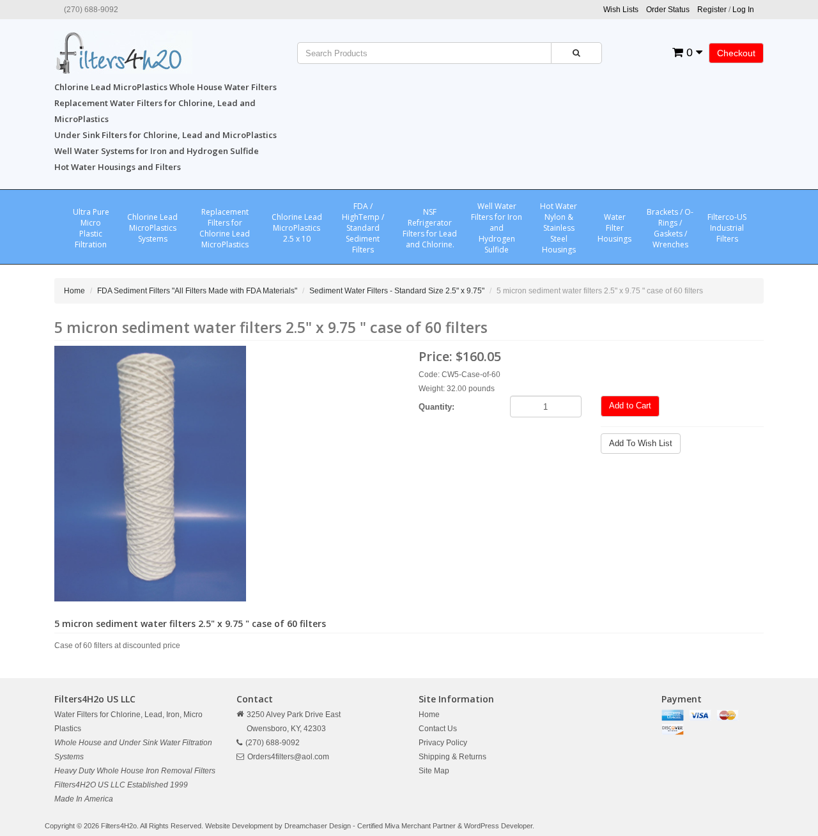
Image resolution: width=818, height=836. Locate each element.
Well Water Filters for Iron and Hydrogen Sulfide (496, 228)
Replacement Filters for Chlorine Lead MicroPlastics (224, 228)
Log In (743, 9)
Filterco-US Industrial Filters (726, 228)
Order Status (668, 9)
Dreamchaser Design (317, 826)
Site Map (434, 770)
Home (74, 290)
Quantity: (436, 407)
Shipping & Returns (452, 756)
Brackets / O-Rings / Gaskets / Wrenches (670, 228)
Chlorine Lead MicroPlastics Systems (152, 228)
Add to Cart (630, 405)
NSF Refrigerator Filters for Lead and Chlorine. (430, 228)
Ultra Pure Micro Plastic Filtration (91, 228)
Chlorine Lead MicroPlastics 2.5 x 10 (297, 228)
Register (712, 9)
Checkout (736, 53)
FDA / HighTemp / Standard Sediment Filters (363, 228)
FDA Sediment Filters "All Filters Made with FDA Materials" (197, 290)
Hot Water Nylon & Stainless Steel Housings (558, 228)
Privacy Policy (443, 742)
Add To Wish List (640, 443)
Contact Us (438, 728)
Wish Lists (620, 9)
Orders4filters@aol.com (288, 756)
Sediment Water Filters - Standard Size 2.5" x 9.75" (396, 290)
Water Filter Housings (614, 228)
